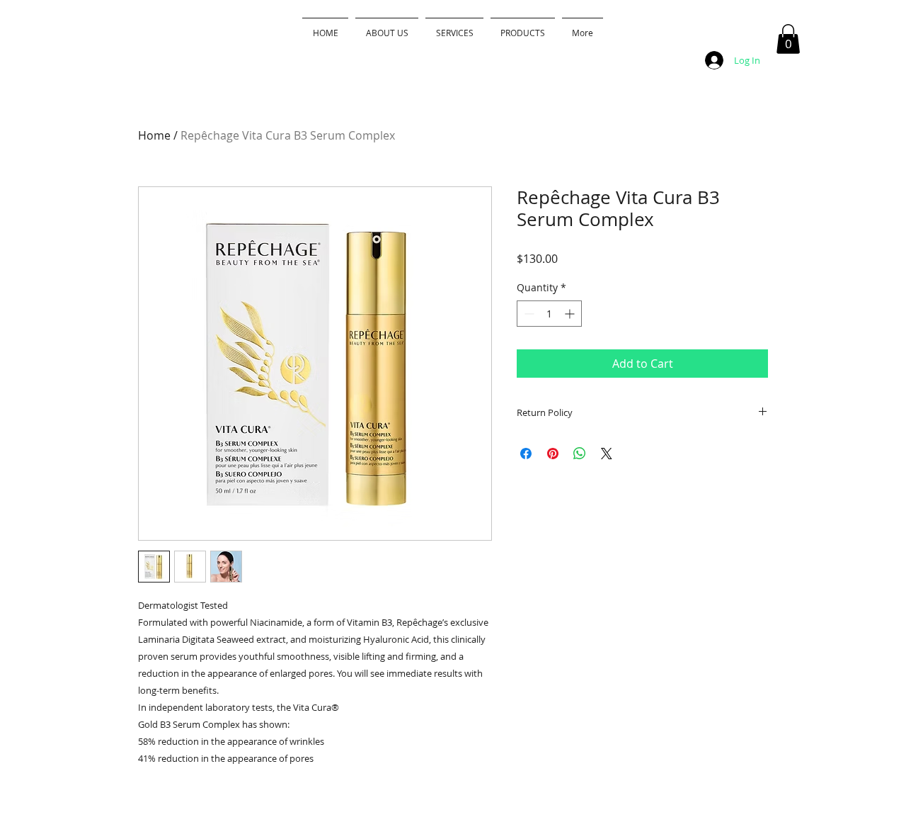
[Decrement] (528, 313)
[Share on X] (606, 453)
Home (154, 135)
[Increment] (571, 313)
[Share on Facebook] (525, 453)
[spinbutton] (549, 313)
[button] (788, 39)
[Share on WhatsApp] (579, 453)
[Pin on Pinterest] (552, 453)
